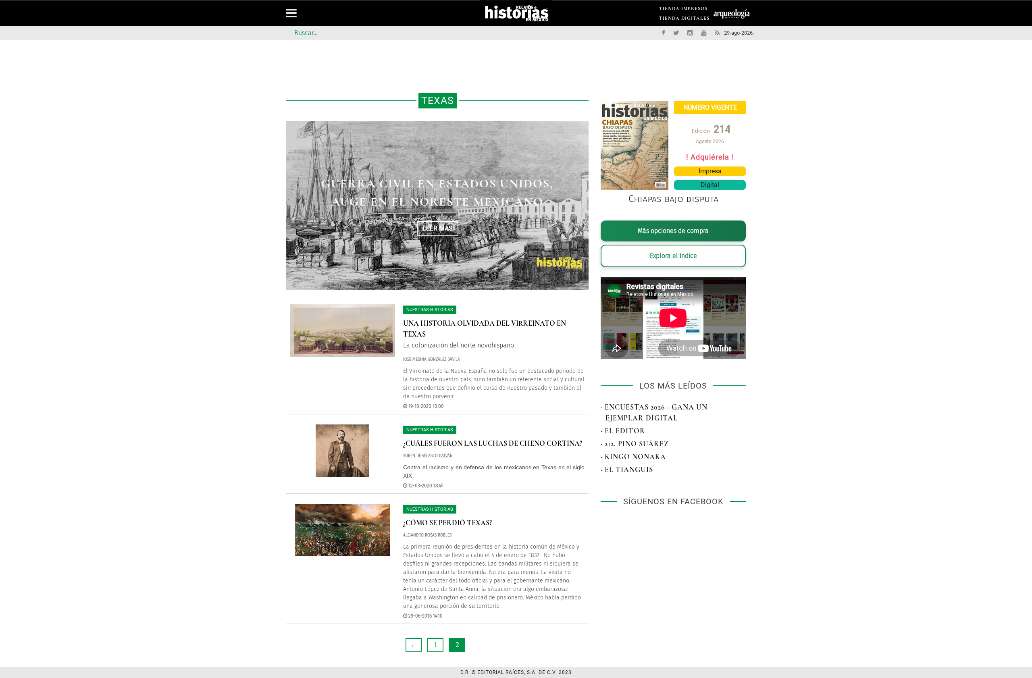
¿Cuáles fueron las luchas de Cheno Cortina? (492, 443)
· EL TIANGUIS (627, 469)
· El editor (623, 430)
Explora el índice (673, 256)
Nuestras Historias (429, 309)
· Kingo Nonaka (633, 456)
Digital (710, 185)
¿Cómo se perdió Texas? (447, 522)
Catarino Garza (437, 192)
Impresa (710, 171)
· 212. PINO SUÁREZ (635, 443)
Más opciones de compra (673, 231)
